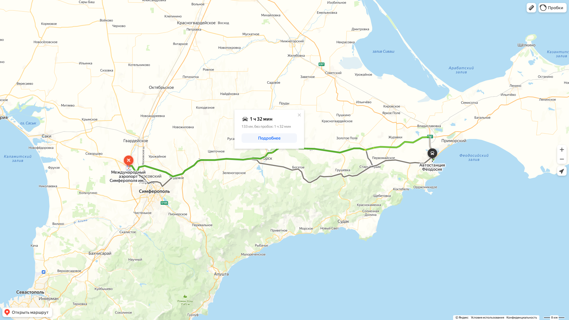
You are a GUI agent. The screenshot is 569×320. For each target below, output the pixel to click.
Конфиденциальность (521, 317)
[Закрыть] (299, 115)
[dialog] (269, 129)
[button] (531, 7)
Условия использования (487, 317)
